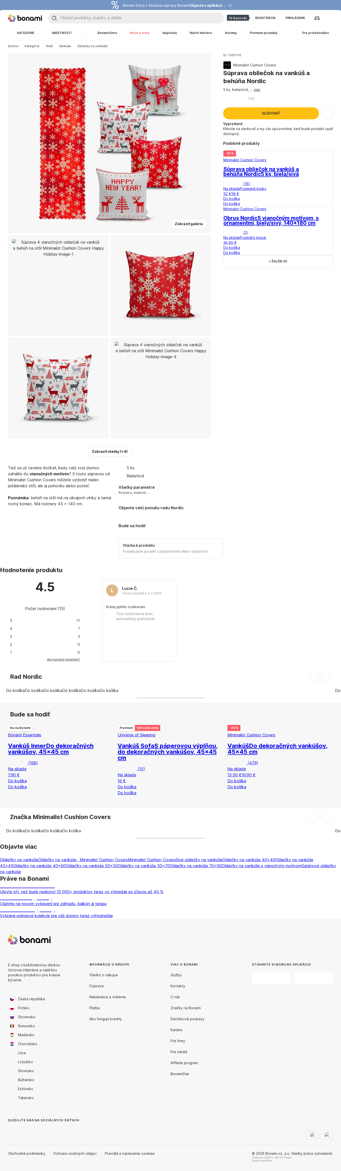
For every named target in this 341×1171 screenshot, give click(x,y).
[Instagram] (24, 1130)
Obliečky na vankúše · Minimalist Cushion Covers (83, 859)
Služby (176, 975)
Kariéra (176, 1030)
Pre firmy (177, 1041)
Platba (94, 1008)
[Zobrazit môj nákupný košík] (329, 18)
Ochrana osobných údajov (75, 1153)
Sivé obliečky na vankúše (199, 859)
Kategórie (32, 46)
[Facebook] (12, 1130)
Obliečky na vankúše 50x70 (144, 865)
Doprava (96, 986)
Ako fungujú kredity (105, 1019)
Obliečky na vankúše (92, 46)
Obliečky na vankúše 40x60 (39, 865)
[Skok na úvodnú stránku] (25, 18)
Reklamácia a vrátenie (107, 997)
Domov (13, 46)
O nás (175, 997)
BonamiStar (179, 1074)
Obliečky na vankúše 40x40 (248, 859)
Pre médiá (178, 1052)
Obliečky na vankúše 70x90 (196, 865)
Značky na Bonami (185, 1008)
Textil (49, 46)
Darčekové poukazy (187, 1019)
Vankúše (65, 46)
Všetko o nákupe (103, 975)
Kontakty (177, 986)
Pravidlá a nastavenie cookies (130, 1153)
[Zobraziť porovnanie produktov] (317, 18)
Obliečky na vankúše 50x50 (92, 865)
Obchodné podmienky (26, 1153)
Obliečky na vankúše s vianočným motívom (262, 865)
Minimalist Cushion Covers (152, 859)
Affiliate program (184, 1063)
